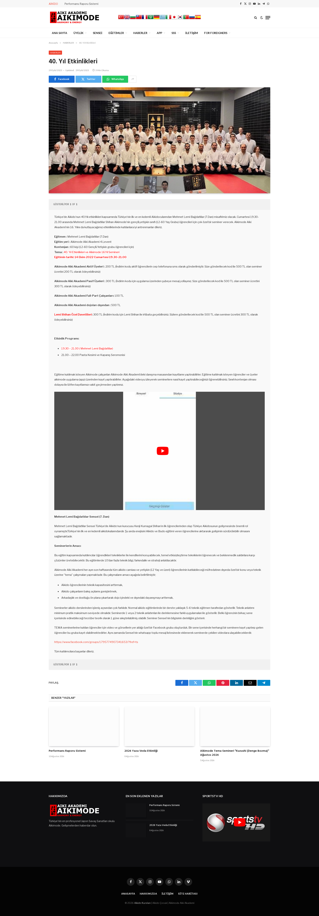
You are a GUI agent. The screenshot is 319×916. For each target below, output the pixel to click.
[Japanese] (174, 19)
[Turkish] (121, 19)
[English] (127, 19)
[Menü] (267, 17)
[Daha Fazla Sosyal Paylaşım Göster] (132, 79)
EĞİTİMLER (116, 33)
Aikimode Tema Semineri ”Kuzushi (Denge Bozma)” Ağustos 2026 (234, 753)
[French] (145, 19)
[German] (157, 19)
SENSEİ (97, 33)
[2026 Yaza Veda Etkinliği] (159, 726)
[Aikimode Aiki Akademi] (74, 17)
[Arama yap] (255, 17)
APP (159, 33)
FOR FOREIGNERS (215, 33)
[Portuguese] (186, 19)
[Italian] (168, 19)
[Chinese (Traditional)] (139, 19)
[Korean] (180, 19)
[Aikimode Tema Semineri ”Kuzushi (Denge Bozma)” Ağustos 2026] (235, 726)
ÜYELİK (78, 33)
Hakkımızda (148, 893)
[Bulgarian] (133, 19)
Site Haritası (188, 893)
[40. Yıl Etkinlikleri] (159, 140)
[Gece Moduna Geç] (261, 17)
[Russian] (192, 19)
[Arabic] (151, 19)
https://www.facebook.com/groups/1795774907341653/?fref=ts (96, 642)
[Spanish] (198, 19)
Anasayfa (128, 893)
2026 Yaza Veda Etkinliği (141, 751)
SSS (173, 33)
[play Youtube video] (162, 451)
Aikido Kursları (142, 902)
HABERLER (140, 33)
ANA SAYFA (59, 33)
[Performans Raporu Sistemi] (84, 726)
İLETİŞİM (191, 33)
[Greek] (162, 19)
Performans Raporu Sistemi (81, 3)
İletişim (168, 893)
